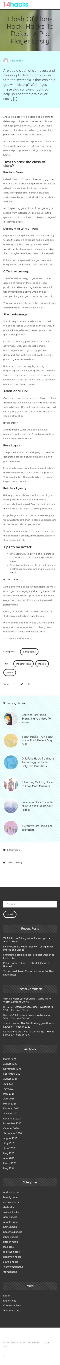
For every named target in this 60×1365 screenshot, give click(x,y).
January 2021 (10, 1113)
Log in (6, 1295)
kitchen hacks (10, 1241)
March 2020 (9, 1163)
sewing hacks (10, 1261)
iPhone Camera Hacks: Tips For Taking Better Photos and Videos (28, 948)
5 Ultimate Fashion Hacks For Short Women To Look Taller (28, 956)
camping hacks (11, 1202)
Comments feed (12, 1305)
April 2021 (8, 1098)
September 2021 (12, 1073)
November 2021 (12, 1068)
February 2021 (11, 1108)
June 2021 (8, 1088)
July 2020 (8, 1143)
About (6, 1346)
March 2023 (9, 1058)
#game (42, 663)
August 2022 (10, 1063)
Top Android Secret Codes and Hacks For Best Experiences (28, 973)
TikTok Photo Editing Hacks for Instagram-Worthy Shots (26, 940)
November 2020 (12, 1123)
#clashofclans (23, 663)
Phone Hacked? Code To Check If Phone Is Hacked (26, 965)
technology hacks (13, 1266)
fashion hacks (11, 1212)
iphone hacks (10, 1237)
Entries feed (9, 1300)
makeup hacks (11, 1251)
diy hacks (8, 1207)
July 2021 (8, 1083)
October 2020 (11, 1128)
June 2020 (9, 1148)
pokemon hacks (12, 1256)
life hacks (8, 1246)
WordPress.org (11, 1310)
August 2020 (10, 1138)
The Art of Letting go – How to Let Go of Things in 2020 (28, 1025)
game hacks (29, 651)
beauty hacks (10, 1197)
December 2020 (12, 1118)
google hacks (10, 1222)
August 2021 (10, 1078)
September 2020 (12, 1133)
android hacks (11, 1192)
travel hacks (10, 1271)
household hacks (12, 1231)
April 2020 (8, 1158)
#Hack (9, 672)
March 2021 (9, 1103)
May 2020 (8, 1153)
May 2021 (8, 1093)
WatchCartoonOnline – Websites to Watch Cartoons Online (27, 1000)
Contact (47, 1342)
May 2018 (8, 1168)
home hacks (10, 1226)
